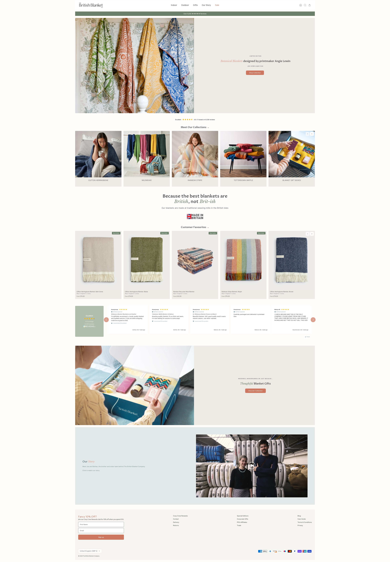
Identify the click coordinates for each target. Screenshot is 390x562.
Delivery (176, 522)
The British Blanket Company (91, 556)
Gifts (195, 5)
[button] (106, 319)
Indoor (174, 5)
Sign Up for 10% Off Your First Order (195, 14)
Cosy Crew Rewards (180, 516)
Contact (176, 519)
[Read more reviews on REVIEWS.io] (89, 326)
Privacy (300, 525)
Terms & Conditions (305, 522)
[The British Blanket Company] (91, 5)
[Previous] (160, 13)
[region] (210, 320)
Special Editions (242, 516)
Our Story (206, 5)
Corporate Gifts (242, 519)
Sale (217, 5)
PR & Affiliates (242, 522)
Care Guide (302, 519)
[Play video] (252, 465)
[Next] (229, 13)
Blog (299, 516)
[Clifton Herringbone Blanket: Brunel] (292, 260)
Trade (239, 525)
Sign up (101, 537)
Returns (176, 525)
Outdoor (185, 5)
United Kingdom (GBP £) (88, 551)
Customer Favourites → (195, 227)
